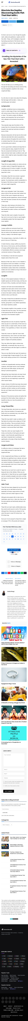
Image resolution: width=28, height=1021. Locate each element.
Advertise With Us (18, 1006)
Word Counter (13, 975)
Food (16, 963)
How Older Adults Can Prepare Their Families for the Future (18, 838)
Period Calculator (5, 978)
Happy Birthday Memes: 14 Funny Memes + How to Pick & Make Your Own (13, 643)
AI (22, 966)
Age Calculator (4, 975)
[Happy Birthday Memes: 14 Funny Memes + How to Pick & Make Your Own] (14, 634)
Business (11, 955)
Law (4, 966)
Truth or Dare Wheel (18, 987)
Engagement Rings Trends (8, 684)
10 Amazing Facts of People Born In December (11, 743)
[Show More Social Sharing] (25, 21)
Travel (16, 961)
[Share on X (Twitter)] (12, 21)
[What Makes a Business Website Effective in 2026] (5, 846)
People (10, 958)
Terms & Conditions (8, 1010)
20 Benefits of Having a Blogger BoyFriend (13, 703)
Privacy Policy (17, 1008)
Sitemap (8, 1016)
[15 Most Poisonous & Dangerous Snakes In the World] (14, 654)
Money (23, 955)
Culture (23, 958)
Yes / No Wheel (4, 988)
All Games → (13, 988)
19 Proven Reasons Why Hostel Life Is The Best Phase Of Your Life (14, 722)
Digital (17, 955)
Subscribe (5, 812)
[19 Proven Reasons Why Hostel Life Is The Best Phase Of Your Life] (14, 713)
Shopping (17, 966)
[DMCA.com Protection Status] (14, 919)
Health (4, 961)
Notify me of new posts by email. (12, 785)
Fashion (5, 963)
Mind (22, 963)
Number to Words (15, 978)
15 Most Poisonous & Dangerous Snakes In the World (13, 663)
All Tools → (20, 981)
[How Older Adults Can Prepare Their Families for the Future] (5, 839)
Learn (6, 6)
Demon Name (4, 981)
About (5, 1006)
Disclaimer (9, 1008)
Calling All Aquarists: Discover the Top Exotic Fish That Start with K (7, 582)
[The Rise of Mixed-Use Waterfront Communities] (5, 853)
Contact (10, 1006)
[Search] (26, 2)
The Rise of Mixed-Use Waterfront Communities (17, 852)
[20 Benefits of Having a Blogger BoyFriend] (14, 694)
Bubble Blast (4, 987)
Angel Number (4, 979)
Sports (9, 966)
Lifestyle (15, 18)
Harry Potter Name (14, 979)
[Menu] (2, 2)
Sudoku (10, 987)
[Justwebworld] (14, 2)
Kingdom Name (12, 981)
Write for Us (14, 1012)
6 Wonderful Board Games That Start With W (17, 870)
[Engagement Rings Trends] (14, 675)
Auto (11, 963)
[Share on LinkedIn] (20, 21)
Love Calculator (4, 976)
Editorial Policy (19, 1010)
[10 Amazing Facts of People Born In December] (14, 733)
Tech (4, 955)
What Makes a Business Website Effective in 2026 (16, 845)
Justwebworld (15, 1015)
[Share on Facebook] (5, 21)
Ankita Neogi (4, 18)
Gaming (22, 961)
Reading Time (13, 976)
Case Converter (21, 975)
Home (2, 6)
